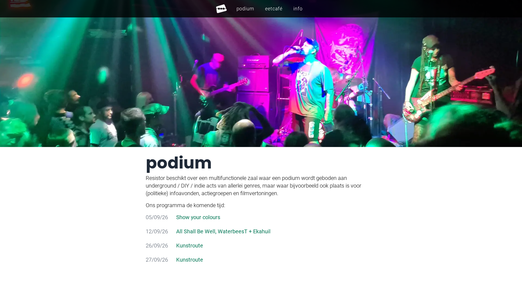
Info (298, 8)
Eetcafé (273, 8)
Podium (245, 8)
